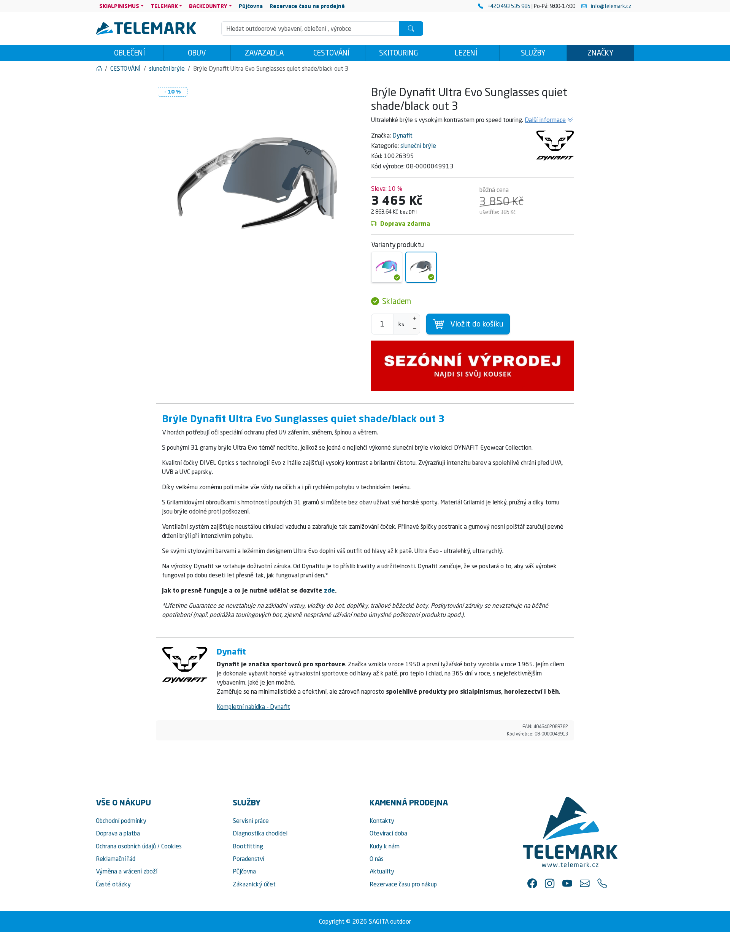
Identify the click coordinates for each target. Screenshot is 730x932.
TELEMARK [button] (164, 6)
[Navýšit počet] (414, 319)
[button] (532, 883)
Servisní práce (251, 820)
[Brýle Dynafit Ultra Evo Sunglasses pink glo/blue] (386, 267)
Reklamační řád (115, 858)
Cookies (171, 846)
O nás (377, 858)
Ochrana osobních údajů (126, 846)
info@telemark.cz (610, 6)
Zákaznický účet (254, 884)
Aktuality (382, 871)
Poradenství (248, 858)
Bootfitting (248, 846)
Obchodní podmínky (121, 820)
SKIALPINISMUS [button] (119, 6)
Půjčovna (244, 871)
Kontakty (382, 820)
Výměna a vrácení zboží (126, 871)
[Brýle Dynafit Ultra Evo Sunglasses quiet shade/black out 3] (421, 267)
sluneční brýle (418, 145)
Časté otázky (113, 884)
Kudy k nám (385, 846)
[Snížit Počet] (414, 329)
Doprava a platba (118, 833)
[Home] (99, 68)
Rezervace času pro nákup (403, 884)
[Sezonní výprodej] (472, 366)
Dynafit (402, 135)
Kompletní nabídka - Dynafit (253, 706)
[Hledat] (411, 28)
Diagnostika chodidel (260, 833)
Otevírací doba (388, 833)
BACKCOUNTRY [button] (208, 6)
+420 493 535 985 (509, 6)
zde (329, 590)
